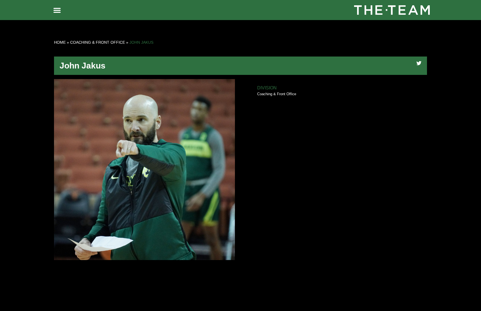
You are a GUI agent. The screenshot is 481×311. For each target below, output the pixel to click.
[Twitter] (418, 63)
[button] (57, 10)
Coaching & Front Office (97, 42)
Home (60, 42)
